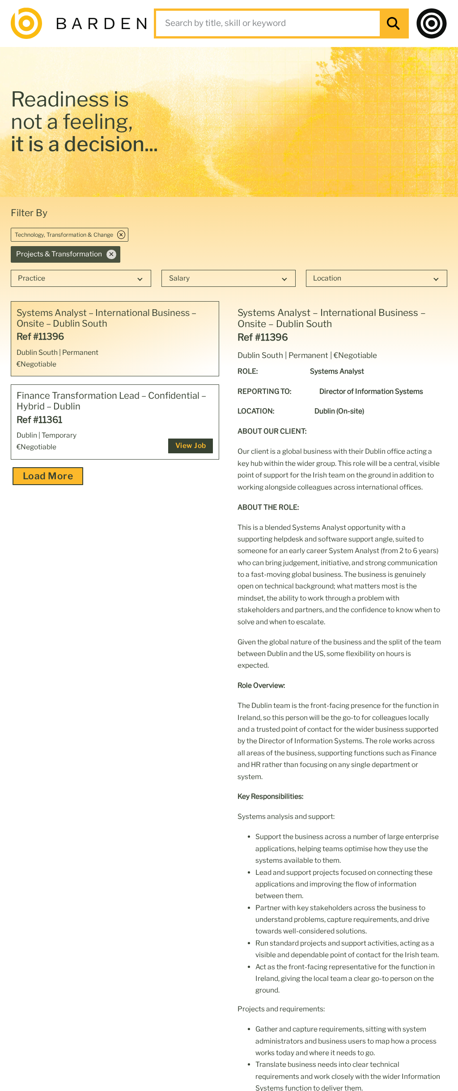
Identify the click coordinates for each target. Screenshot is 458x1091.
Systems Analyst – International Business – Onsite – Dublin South (106, 318)
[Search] (393, 23)
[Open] (431, 23)
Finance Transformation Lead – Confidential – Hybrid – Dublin (111, 401)
